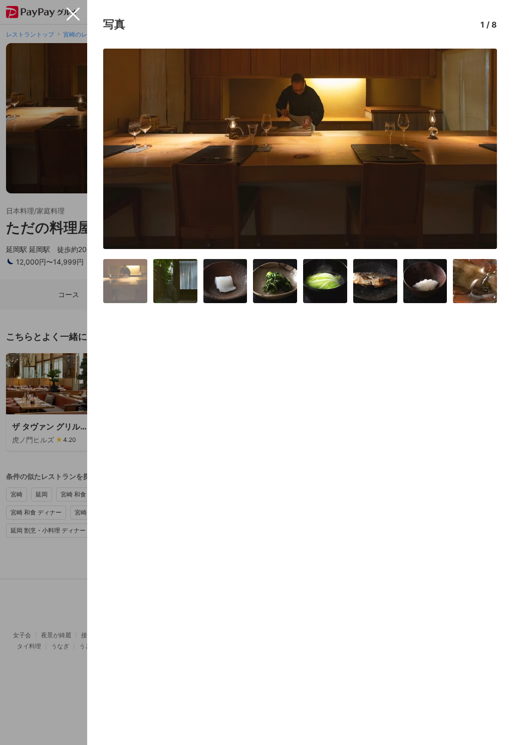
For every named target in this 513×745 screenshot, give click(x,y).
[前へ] (121, 149)
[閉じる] (73, 14)
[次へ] (479, 149)
